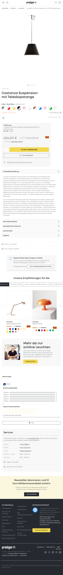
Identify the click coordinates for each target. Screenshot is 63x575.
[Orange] (18, 329)
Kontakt (58, 549)
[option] (3, 108)
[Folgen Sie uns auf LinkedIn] (53, 552)
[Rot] (10, 329)
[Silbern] (7, 329)
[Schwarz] (16, 329)
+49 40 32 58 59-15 (25, 448)
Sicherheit (5, 520)
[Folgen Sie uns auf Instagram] (49, 552)
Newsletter (20, 527)
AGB (58, 547)
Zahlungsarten (7, 508)
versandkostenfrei (17, 142)
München (24, 555)
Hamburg (11, 553)
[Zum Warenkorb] (60, 3)
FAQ (3, 527)
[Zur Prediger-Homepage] (31, 2)
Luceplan (5, 89)
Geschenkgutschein (8, 538)
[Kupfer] (16, 332)
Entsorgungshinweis (8, 535)
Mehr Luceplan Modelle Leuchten (36, 284)
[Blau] (13, 329)
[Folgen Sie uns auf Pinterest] (56, 552)
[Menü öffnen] (3, 3)
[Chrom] (21, 329)
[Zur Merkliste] (56, 3)
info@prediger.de (25, 451)
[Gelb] (7, 332)
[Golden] (24, 329)
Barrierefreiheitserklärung (25, 530)
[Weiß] (27, 329)
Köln (16, 555)
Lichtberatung (21, 510)
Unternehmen (21, 506)
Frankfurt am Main (8, 555)
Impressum (40, 547)
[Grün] (10, 332)
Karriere (19, 518)
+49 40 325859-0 (25, 444)
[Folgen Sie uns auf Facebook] (46, 552)
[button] (31, 494)
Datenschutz (50, 547)
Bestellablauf (6, 523)
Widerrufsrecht (7, 517)
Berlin (17, 553)
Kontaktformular (33, 438)
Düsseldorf (22, 553)
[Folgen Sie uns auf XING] (60, 552)
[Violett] (13, 332)
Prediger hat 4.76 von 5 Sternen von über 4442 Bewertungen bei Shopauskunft (50, 523)
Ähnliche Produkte (16, 284)
